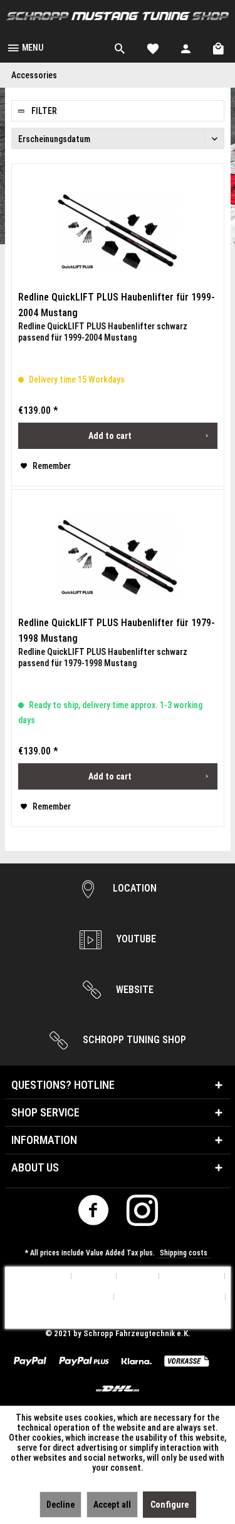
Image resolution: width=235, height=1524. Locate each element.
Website (133, 990)
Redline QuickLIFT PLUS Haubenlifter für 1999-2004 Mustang (116, 305)
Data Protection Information (57, 1297)
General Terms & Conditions (170, 1297)
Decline (60, 1505)
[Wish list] (153, 47)
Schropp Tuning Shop (133, 1040)
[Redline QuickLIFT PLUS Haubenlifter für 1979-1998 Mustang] (117, 558)
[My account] (186, 47)
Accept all (112, 1505)
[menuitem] (25, 47)
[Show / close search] (119, 47)
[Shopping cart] (219, 47)
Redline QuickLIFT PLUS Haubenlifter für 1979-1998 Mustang (116, 630)
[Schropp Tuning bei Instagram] (141, 1213)
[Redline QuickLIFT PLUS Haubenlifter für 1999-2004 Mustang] (117, 233)
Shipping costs (183, 1253)
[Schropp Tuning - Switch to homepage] (117, 16)
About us (94, 1276)
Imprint (117, 1317)
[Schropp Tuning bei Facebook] (93, 1213)
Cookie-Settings (36, 1276)
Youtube (135, 939)
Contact (137, 1276)
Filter (43, 111)
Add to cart (110, 436)
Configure (169, 1505)
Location (133, 888)
